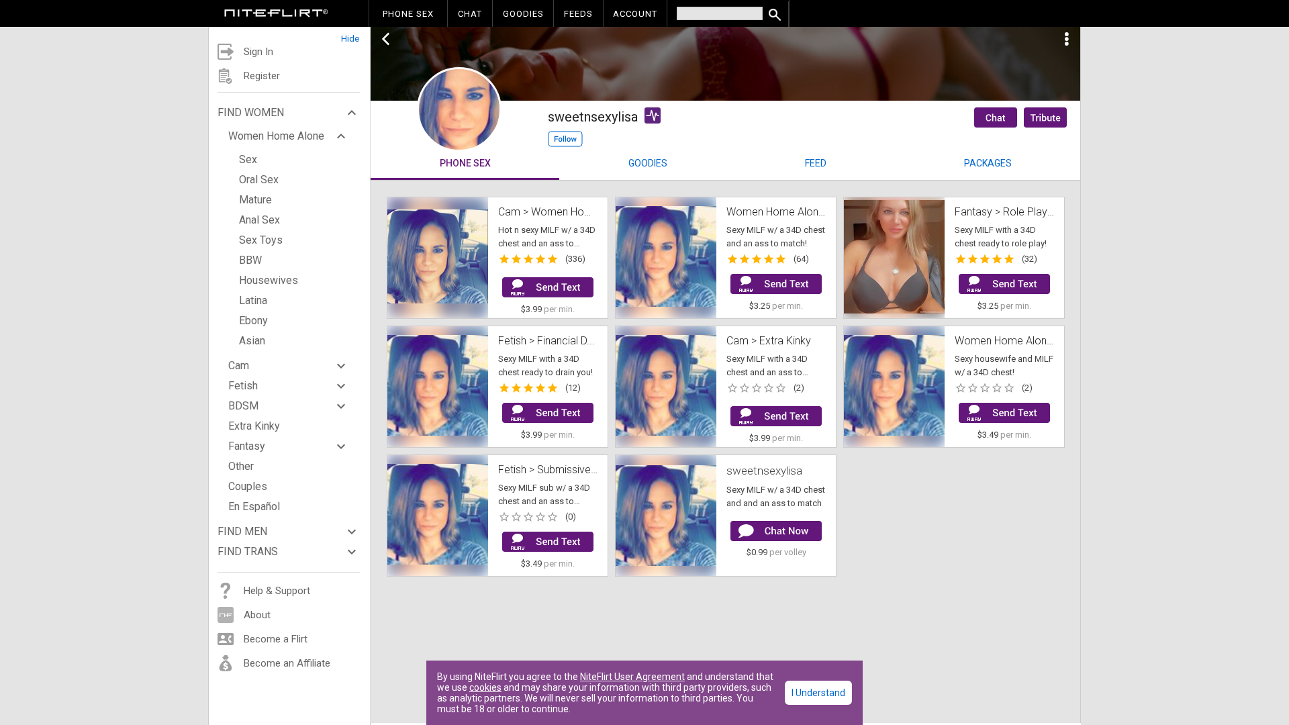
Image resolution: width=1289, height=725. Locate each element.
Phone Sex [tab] (465, 163)
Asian (252, 340)
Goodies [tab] (647, 163)
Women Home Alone (276, 136)
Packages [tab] (988, 163)
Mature (255, 199)
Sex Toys (261, 240)
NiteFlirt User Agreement (632, 676)
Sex (248, 159)
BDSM (243, 405)
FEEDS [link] (578, 14)
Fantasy (246, 446)
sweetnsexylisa (764, 470)
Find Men (242, 531)
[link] (276, 15)
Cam (238, 365)
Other (241, 466)
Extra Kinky (254, 426)
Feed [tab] (815, 163)
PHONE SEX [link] (408, 14)
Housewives (268, 280)
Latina (253, 300)
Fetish (243, 385)
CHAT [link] (470, 14)
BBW (250, 260)
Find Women (251, 112)
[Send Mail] (547, 287)
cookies (485, 687)
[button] (289, 35)
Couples (247, 486)
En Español (254, 506)
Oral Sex (259, 179)
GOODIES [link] (523, 14)
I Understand (818, 692)
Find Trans (248, 551)
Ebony (253, 320)
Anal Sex (259, 219)
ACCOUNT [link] (635, 14)
